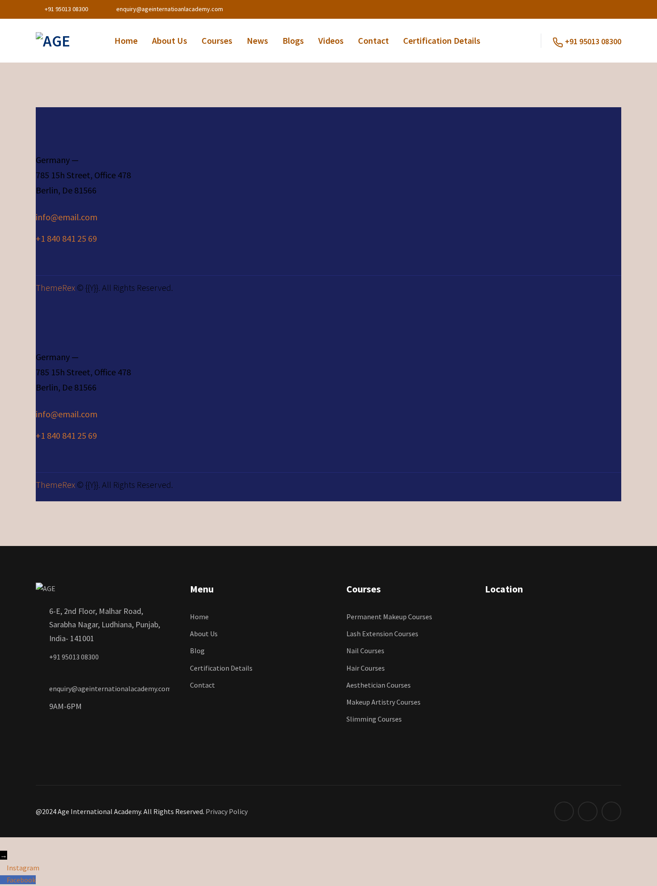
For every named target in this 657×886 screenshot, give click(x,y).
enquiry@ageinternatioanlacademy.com (169, 9)
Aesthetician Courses (378, 684)
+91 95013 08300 (66, 9)
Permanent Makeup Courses (389, 616)
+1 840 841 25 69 (66, 238)
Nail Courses (365, 650)
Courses (217, 40)
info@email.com (66, 217)
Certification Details (441, 40)
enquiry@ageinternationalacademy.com (110, 688)
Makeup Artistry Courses (383, 701)
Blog (197, 650)
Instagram (23, 867)
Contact (373, 40)
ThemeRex (55, 287)
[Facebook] (3, 879)
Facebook (21, 879)
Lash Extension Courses (382, 633)
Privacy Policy (227, 811)
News (257, 40)
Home (126, 40)
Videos (331, 40)
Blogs (293, 40)
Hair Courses (365, 667)
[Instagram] (3, 867)
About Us (169, 40)
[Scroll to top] (5, 843)
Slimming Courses (374, 718)
